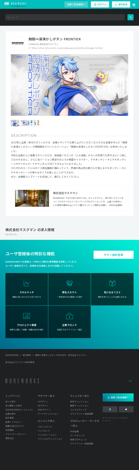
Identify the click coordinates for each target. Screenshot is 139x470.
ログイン (101, 4)
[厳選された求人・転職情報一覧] (15, 4)
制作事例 (9, 417)
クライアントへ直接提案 (81, 413)
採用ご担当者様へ (76, 4)
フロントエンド (45, 426)
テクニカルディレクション (50, 438)
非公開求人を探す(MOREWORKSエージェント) (18, 407)
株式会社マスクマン (49, 44)
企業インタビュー (13, 421)
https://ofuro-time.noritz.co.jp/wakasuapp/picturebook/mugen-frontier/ (67, 47)
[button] (134, 4)
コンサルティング (78, 409)
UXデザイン (43, 405)
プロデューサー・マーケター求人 (84, 423)
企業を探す (10, 413)
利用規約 (9, 429)
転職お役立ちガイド (14, 425)
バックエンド (44, 430)
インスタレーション (47, 434)
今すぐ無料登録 (113, 255)
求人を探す (10, 401)
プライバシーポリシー (15, 434)
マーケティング (77, 435)
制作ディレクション (79, 401)
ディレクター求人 (79, 395)
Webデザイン (44, 409)
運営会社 (9, 438)
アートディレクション (48, 413)
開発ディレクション (79, 405)
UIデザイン (43, 401)
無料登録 (122, 4)
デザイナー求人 (46, 395)
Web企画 (74, 431)
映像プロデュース (78, 439)
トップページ (12, 395)
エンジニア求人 (46, 421)
